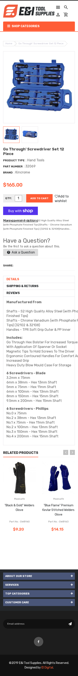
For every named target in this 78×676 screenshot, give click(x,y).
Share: (8, 265)
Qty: (8, 198)
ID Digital (47, 667)
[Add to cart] (26, 491)
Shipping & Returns (22, 286)
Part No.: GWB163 (58, 521)
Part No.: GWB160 (19, 521)
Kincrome (22, 172)
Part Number (13, 166)
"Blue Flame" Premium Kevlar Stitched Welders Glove (58, 510)
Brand (8, 172)
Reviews (13, 293)
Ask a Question (23, 252)
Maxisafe (19, 498)
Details (12, 279)
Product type (14, 160)
